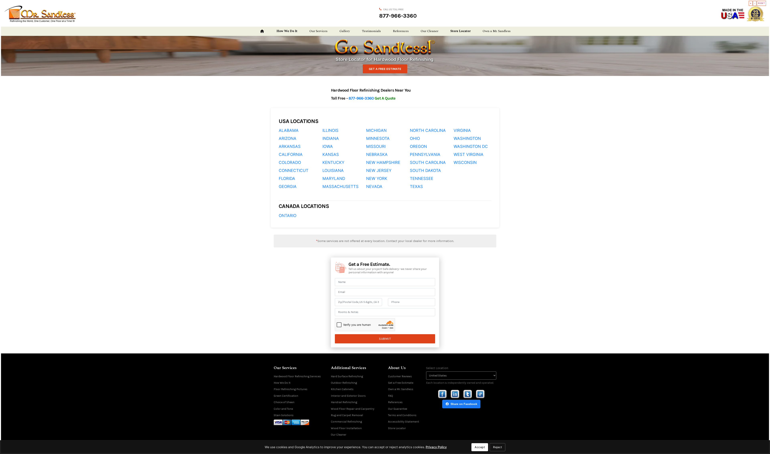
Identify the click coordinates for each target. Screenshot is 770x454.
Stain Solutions (284, 415)
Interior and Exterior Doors (348, 396)
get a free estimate (385, 69)
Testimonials (371, 31)
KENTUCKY (333, 162)
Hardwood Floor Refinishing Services (297, 376)
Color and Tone (283, 409)
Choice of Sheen (284, 402)
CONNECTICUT (293, 170)
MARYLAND (333, 178)
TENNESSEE (421, 178)
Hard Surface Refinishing (347, 376)
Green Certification (286, 396)
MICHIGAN (376, 130)
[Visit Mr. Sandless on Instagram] (455, 394)
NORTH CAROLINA (428, 130)
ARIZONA (287, 138)
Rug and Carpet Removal (347, 415)
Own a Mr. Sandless (497, 31)
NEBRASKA (377, 154)
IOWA (327, 146)
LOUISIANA (333, 170)
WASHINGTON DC (471, 146)
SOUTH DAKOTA (425, 170)
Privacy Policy (436, 447)
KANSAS (330, 154)
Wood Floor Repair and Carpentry (352, 409)
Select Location (437, 368)
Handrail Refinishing (344, 402)
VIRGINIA (462, 130)
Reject (497, 447)
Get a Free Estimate (400, 382)
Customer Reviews (400, 376)
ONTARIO (287, 215)
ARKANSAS (290, 146)
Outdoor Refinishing (344, 382)
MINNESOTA (378, 138)
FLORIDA (287, 178)
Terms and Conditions (402, 415)
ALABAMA (289, 130)
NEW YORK (376, 178)
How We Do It (287, 31)
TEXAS (416, 186)
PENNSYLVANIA (425, 154)
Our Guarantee (397, 409)
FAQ (390, 396)
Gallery (344, 31)
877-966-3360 (398, 15)
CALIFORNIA (291, 154)
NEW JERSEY (378, 170)
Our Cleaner (429, 31)
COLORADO (290, 162)
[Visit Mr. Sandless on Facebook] (442, 394)
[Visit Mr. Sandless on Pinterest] (480, 394)
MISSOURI (376, 146)
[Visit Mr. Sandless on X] (468, 394)
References (401, 31)
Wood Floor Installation (346, 428)
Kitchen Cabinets (342, 389)
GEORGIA (288, 186)
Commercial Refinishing (346, 421)
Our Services (318, 31)
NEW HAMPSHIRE (383, 162)
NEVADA (374, 186)
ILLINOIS (330, 130)
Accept (480, 447)
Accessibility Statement (403, 421)
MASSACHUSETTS (340, 186)
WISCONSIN (465, 162)
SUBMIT (385, 339)
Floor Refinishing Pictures (290, 389)
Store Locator (460, 31)
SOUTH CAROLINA (428, 162)
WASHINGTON (467, 138)
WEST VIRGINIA (468, 154)
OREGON (418, 146)
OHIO (415, 138)
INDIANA (330, 138)
